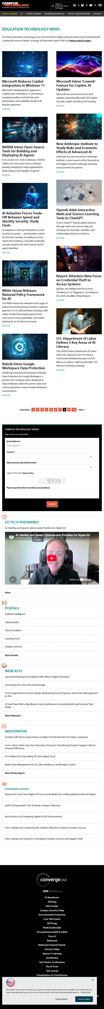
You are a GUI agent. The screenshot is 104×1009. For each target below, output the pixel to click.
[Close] (93, 980)
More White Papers (15, 773)
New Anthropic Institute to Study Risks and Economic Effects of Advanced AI (77, 147)
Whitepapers (16, 731)
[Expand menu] (100, 5)
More (7, 592)
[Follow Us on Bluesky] (82, 5)
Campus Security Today (52, 910)
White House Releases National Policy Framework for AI (23, 294)
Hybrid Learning (33, 14)
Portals (12, 608)
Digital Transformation (79, 14)
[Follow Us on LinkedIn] (74, 5)
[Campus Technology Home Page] (15, 5)
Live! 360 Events (52, 919)
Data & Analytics (13, 630)
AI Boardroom (52, 897)
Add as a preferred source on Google (61, 6)
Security (97, 14)
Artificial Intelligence (15, 614)
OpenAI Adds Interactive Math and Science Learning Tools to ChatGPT (77, 213)
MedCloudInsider (52, 927)
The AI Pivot (52, 966)
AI (22, 14)
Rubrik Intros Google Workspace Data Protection (23, 365)
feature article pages (80, 40)
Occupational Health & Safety (52, 931)
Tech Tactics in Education (52, 962)
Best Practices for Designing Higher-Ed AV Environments (33, 816)
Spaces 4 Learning (52, 953)
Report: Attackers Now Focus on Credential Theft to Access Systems (78, 279)
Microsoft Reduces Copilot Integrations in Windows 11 (23, 83)
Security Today (52, 949)
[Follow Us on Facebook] (86, 5)
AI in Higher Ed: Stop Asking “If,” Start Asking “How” (30, 756)
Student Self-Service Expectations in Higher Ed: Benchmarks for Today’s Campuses (46, 737)
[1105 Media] (52, 891)
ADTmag (52, 901)
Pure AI (52, 936)
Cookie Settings (61, 999)
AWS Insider (52, 906)
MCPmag (52, 923)
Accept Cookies (84, 999)
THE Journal (52, 970)
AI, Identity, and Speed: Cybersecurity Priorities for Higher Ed (35, 527)
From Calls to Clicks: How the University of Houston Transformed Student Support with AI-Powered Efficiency (50, 747)
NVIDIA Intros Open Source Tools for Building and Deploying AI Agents (23, 150)
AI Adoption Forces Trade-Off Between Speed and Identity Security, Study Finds (22, 219)
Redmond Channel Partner (52, 944)
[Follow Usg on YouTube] (91, 5)
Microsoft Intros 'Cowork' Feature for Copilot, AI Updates (75, 85)
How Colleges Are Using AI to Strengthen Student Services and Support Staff (44, 838)
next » (82, 409)
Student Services (13, 646)
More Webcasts (13, 715)
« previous (24, 409)
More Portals (11, 655)
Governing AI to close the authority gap (25, 684)
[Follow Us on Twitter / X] (78, 5)
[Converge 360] (52, 880)
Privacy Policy (28, 473)
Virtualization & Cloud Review (52, 975)
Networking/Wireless (54, 14)
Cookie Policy (85, 992)
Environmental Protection (52, 914)
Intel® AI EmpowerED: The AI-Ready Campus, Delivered (32, 805)
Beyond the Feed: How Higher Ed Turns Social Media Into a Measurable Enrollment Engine (50, 794)
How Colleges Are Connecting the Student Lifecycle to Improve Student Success (45, 827)
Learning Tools (12, 638)
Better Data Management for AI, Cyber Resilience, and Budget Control (40, 764)
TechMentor (52, 957)
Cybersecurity (12, 622)
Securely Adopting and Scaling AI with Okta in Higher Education (37, 676)
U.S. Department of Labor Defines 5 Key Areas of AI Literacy (76, 342)
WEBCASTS (13, 670)
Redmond (52, 940)
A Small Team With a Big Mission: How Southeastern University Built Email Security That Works (49, 706)
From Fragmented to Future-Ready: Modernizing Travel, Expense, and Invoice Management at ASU (51, 694)
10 (74, 409)
